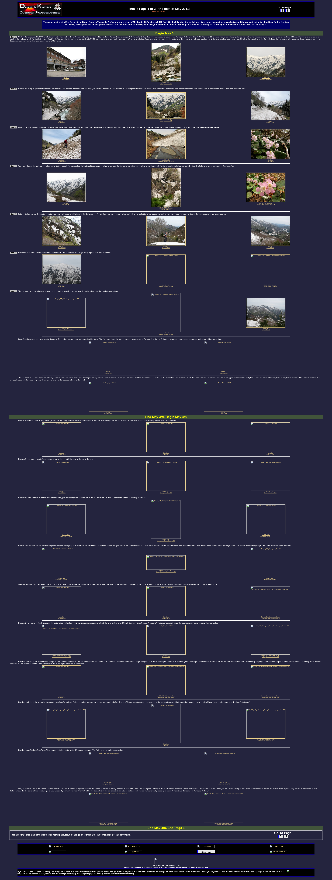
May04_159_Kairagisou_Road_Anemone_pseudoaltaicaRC (224, 823)
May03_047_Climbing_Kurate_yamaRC (166, 208)
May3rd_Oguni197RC (266, 329)
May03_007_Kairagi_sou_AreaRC (266, 78)
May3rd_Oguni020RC (61, 160)
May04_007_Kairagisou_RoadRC (166, 492)
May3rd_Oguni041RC (66, 203)
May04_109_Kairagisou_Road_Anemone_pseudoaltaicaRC (66, 740)
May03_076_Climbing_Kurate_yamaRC (66, 329)
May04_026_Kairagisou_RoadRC (62, 578)
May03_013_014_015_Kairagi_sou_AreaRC (166, 120)
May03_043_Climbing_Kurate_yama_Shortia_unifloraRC (266, 203)
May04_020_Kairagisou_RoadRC (266, 535)
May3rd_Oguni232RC (108, 412)
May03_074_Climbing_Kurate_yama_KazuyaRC (270, 285)
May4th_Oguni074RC (166, 656)
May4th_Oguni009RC (166, 453)
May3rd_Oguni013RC (61, 121)
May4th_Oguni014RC (270, 453)
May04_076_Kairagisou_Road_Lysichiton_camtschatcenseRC (61, 656)
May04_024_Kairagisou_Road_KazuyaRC (166, 540)
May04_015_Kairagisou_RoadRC (270, 492)
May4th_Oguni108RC (166, 744)
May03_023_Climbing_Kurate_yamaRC (166, 160)
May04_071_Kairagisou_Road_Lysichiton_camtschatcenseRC (270, 617)
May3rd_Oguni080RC (166, 247)
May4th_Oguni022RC (61, 492)
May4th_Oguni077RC (61, 696)
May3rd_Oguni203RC (108, 372)
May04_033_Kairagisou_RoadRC (270, 578)
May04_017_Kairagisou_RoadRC (66, 535)
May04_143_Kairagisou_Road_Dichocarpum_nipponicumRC (266, 740)
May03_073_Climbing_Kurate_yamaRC (166, 285)
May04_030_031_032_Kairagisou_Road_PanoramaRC (166, 571)
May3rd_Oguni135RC (61, 285)
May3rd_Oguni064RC (61, 247)
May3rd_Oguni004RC (66, 78)
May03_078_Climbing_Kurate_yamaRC (166, 333)
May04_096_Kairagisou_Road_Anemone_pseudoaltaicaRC (270, 696)
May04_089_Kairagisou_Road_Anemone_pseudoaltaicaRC (166, 696)
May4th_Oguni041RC (61, 617)
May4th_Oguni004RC (61, 453)
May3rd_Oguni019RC (270, 121)
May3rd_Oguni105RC (270, 247)
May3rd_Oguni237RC (224, 412)
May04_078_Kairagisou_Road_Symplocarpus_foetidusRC (270, 656)
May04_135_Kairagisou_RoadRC (224, 783)
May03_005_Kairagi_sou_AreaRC (166, 83)
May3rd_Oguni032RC (270, 160)
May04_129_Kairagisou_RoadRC (108, 783)
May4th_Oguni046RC (166, 617)
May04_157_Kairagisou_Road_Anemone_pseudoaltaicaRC (108, 823)
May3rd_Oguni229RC (224, 372)
